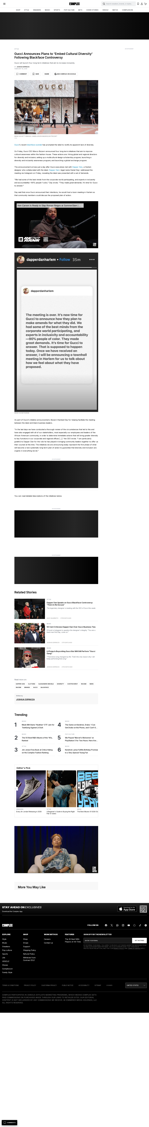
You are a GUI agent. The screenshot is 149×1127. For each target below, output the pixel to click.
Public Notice (67, 985)
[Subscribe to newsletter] (139, 940)
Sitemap (98, 985)
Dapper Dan (77, 167)
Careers (47, 939)
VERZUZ (105, 10)
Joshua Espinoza (53, 642)
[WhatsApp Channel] (117, 925)
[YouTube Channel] (129, 925)
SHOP (18, 10)
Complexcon (7, 969)
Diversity (60, 684)
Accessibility (84, 985)
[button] (136, 985)
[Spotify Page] (146, 925)
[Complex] (74, 4)
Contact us (48, 943)
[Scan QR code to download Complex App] (143, 909)
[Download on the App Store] (127, 909)
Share (47, 74)
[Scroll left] (16, 789)
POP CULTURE (69, 10)
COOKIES (109, 985)
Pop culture (7, 950)
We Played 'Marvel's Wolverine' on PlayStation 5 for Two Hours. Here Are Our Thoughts (80, 739)
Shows (5, 965)
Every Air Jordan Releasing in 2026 (29, 812)
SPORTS (57, 10)
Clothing (31, 684)
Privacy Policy (119, 948)
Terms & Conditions (10, 985)
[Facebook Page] (106, 925)
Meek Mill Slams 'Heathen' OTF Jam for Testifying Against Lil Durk (38, 726)
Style (16, 49)
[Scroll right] (96, 789)
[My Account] (141, 4)
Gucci (16, 145)
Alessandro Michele (46, 684)
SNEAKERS (37, 10)
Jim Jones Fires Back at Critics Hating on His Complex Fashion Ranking (37, 751)
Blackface (45, 687)
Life (3, 958)
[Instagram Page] (123, 925)
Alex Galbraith (52, 618)
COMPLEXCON (127, 10)
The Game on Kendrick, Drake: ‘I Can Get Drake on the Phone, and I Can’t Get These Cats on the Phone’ (81, 726)
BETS (80, 10)
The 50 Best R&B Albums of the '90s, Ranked (37, 739)
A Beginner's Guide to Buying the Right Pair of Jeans (61, 812)
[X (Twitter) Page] (112, 925)
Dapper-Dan (20, 684)
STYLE (26, 10)
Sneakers (19, 809)
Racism (83, 684)
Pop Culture (69, 734)
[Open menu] (4, 4)
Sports (5, 954)
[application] (56, 224)
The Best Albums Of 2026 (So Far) (89, 812)
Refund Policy (29, 954)
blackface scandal (34, 145)
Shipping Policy (29, 950)
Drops (25, 943)
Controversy (72, 684)
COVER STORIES (92, 10)
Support (26, 946)
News (91, 684)
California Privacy (49, 985)
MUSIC (47, 10)
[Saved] (138, 3)
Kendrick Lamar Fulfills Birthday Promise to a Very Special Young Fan (81, 751)
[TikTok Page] (140, 925)
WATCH (115, 10)
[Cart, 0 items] (145, 4)
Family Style (7, 972)
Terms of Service (134, 948)
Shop (25, 939)
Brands (27, 687)
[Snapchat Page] (134, 925)
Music (49, 624)
